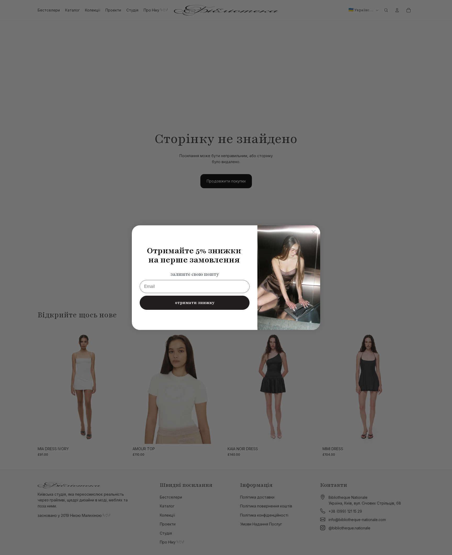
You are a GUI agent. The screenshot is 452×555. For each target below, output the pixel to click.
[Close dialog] (313, 232)
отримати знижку (194, 303)
